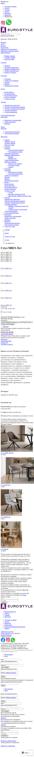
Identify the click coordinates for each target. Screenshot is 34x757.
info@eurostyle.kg (6, 635)
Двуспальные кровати (15, 152)
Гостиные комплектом (15, 174)
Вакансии (8, 15)
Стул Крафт (4, 549)
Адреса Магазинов (7, 334)
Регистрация (9, 654)
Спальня (3, 62)
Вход (2, 26)
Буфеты (7, 84)
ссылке (24, 595)
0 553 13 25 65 (7, 332)
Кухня (3, 89)
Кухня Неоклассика (11, 95)
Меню (3, 3)
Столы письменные (11, 112)
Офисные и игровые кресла (10, 51)
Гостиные (8, 79)
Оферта (7, 628)
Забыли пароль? (11, 672)
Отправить (5, 735)
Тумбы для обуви (10, 122)
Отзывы (7, 10)
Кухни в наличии (10, 97)
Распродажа (4, 47)
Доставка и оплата (7, 344)
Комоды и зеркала (10, 72)
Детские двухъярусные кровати (15, 109)
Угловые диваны (10, 57)
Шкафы (10, 157)
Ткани (3, 127)
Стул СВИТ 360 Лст (7, 453)
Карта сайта (8, 625)
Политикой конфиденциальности (24, 650)
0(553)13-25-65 (5, 36)
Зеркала (10, 167)
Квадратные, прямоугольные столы (19, 196)
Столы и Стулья (10, 99)
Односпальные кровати (16, 150)
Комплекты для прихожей (13, 120)
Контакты (8, 13)
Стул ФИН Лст (5, 517)
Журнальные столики (11, 86)
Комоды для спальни (15, 163)
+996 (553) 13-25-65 (7, 631)
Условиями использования (7, 651)
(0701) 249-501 (5, 633)
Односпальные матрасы (12, 132)
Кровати (7, 66)
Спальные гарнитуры (11, 67)
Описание (4, 339)
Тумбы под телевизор (11, 80)
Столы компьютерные (8, 115)
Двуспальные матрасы (12, 133)
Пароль (3, 665)
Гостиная (4, 76)
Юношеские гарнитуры (12, 105)
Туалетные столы (13, 165)
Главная (7, 230)
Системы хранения (11, 110)
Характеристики (6, 341)
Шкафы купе (12, 158)
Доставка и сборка (10, 6)
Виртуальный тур (10, 611)
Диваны (7, 140)
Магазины (4, 136)
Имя (2, 659)
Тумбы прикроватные (12, 71)
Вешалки (7, 123)
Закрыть (3, 718)
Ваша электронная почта (9, 661)
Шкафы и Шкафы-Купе (12, 69)
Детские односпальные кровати (15, 107)
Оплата (7, 8)
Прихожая (4, 117)
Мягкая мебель (5, 52)
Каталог (3, 46)
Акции (7, 11)
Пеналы (7, 82)
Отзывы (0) (4, 342)
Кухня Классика (10, 94)
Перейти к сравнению (8, 746)
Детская (3, 102)
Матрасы (4, 128)
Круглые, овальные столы (16, 194)
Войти (3, 676)
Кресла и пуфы (9, 59)
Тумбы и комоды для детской (17, 209)
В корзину (11, 324)
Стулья (10, 192)
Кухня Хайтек (9, 92)
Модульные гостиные (15, 172)
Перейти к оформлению (8, 741)
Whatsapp (6, 326)
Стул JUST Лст (5, 485)
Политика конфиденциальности (15, 627)
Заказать (4, 602)
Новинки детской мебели (9, 49)
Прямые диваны (10, 56)
